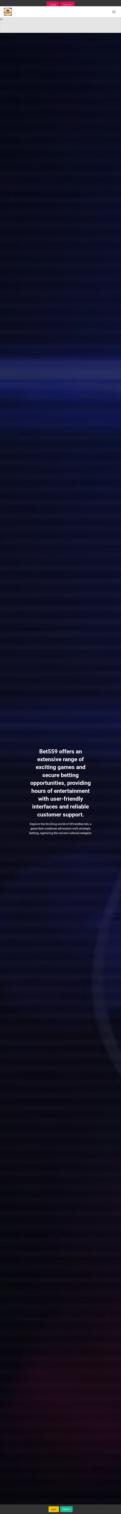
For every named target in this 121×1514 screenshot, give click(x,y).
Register (66, 1509)
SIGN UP (67, 5)
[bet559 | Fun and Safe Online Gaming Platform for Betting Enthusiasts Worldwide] (9, 12)
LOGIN (53, 5)
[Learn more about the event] (60, 25)
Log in (53, 1509)
